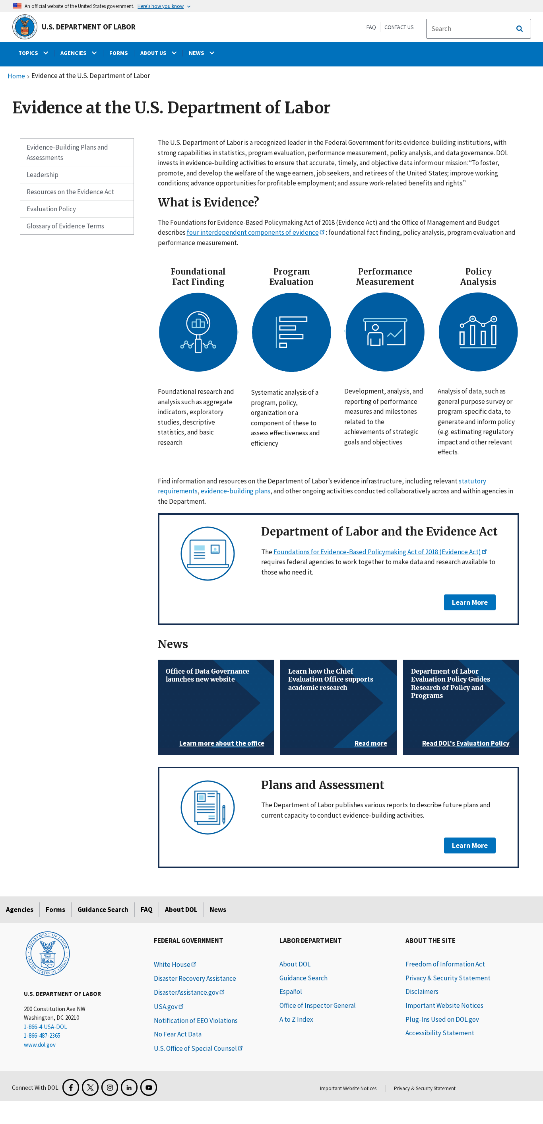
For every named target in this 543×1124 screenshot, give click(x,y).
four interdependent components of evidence (253, 232)
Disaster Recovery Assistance (195, 978)
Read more (371, 743)
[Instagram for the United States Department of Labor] (109, 1087)
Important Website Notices (444, 1005)
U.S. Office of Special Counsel (195, 1048)
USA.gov (166, 1006)
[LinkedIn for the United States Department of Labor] (129, 1087)
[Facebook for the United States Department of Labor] (70, 1087)
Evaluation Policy (51, 209)
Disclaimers (421, 991)
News (218, 909)
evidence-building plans (235, 491)
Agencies (19, 909)
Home (16, 76)
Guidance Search (103, 909)
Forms (55, 909)
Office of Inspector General (317, 1005)
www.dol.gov (40, 1044)
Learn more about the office (221, 743)
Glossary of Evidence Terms (65, 226)
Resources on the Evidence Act (70, 191)
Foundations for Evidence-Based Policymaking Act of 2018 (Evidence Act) (377, 551)
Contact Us (399, 27)
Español (290, 991)
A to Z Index (296, 1019)
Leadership (42, 174)
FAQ (371, 27)
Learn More (466, 602)
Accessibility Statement (439, 1033)
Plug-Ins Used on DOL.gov (442, 1019)
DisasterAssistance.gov (186, 992)
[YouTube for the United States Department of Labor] (148, 1087)
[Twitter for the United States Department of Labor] (90, 1087)
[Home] (48, 953)
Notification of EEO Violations (196, 1020)
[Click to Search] (519, 28)
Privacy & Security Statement (448, 978)
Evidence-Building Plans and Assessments (67, 152)
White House (172, 964)
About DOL (181, 909)
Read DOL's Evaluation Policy (466, 743)
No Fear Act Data (178, 1034)
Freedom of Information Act (445, 964)
